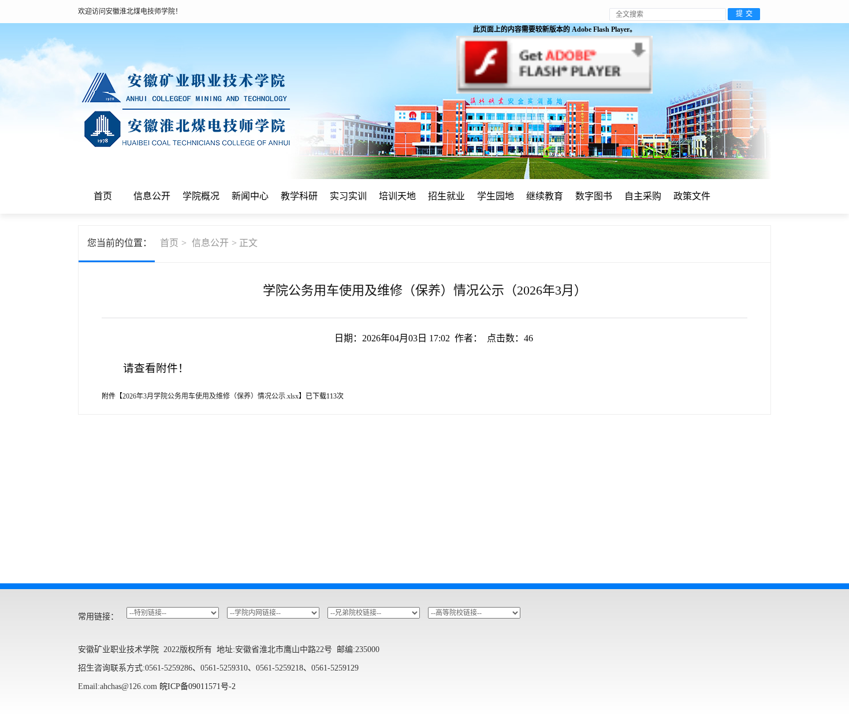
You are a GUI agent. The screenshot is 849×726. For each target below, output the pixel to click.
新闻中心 (250, 196)
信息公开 (151, 196)
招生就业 (446, 196)
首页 (103, 196)
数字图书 (593, 196)
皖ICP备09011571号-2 (197, 686)
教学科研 (299, 196)
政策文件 (691, 196)
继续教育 (544, 196)
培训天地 (397, 196)
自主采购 (642, 196)
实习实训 (348, 196)
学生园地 (495, 196)
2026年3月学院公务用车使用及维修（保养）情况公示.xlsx (210, 396)
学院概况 (201, 196)
